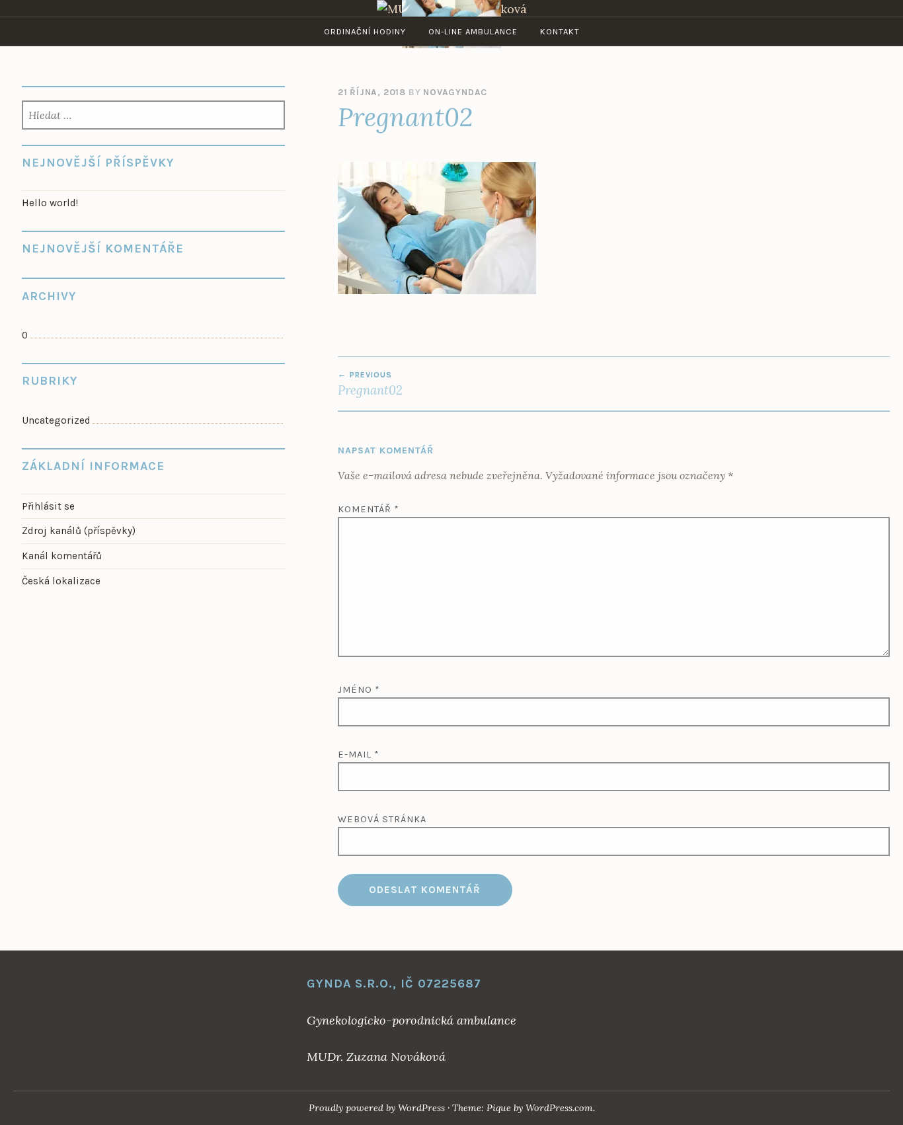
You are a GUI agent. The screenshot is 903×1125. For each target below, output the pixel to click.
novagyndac (455, 92)
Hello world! (50, 203)
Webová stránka (382, 819)
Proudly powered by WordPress (377, 1108)
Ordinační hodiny (365, 31)
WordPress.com (559, 1108)
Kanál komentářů (62, 556)
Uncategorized (56, 420)
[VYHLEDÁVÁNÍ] (153, 116)
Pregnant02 (370, 384)
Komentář (368, 509)
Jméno (359, 689)
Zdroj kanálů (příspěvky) (79, 531)
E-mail (358, 754)
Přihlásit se (48, 506)
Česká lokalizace (61, 581)
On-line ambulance (473, 31)
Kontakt (560, 31)
